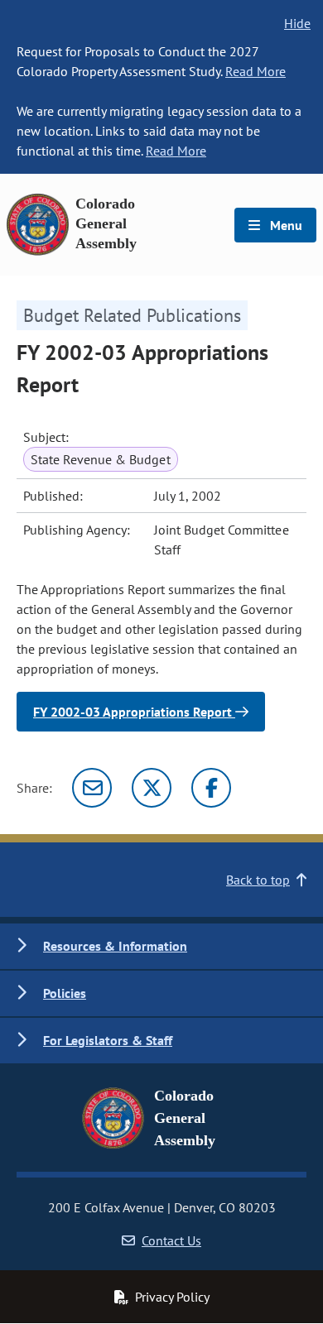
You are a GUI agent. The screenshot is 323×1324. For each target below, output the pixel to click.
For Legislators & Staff (107, 1040)
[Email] (92, 788)
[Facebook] (211, 788)
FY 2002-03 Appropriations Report (134, 711)
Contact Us (171, 1240)
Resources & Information (115, 946)
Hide (297, 23)
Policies (64, 993)
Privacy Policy (172, 1296)
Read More (255, 71)
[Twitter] (151, 788)
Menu (284, 225)
